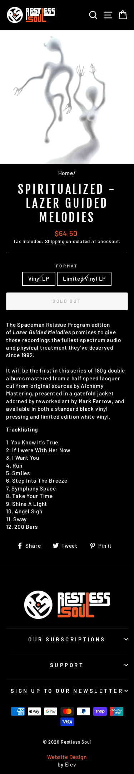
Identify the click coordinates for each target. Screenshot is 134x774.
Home (65, 173)
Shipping (55, 241)
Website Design (67, 757)
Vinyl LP (38, 278)
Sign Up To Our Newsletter (67, 690)
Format (67, 265)
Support (67, 665)
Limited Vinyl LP (84, 278)
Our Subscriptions (67, 639)
